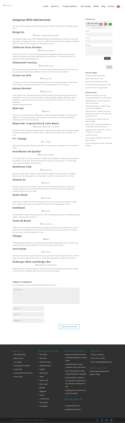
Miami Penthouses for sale (93, 79)
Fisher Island (44, 384)
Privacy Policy (18, 377)
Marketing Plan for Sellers (22, 366)
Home (45, 6)
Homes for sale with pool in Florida (96, 82)
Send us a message (97, 354)
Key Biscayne (44, 402)
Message (88, 45)
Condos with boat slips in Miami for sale (98, 85)
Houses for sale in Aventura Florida (96, 88)
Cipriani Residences (91, 135)
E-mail (87, 38)
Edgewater (43, 391)
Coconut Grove (44, 399)
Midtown (42, 388)
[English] (119, 9)
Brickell (42, 395)
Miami (42, 377)
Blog (103, 6)
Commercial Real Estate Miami (95, 76)
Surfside (42, 369)
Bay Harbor (43, 358)
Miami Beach (44, 373)
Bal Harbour (43, 354)
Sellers (96, 6)
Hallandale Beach (45, 366)
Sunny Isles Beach (45, 362)
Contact (111, 6)
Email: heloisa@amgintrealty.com (101, 362)
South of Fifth (44, 380)
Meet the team (18, 358)
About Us (54, 6)
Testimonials (18, 369)
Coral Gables (44, 406)
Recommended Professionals (23, 373)
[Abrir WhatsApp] (120, 418)
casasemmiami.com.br (72, 406)
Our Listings (86, 6)
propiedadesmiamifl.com (73, 409)
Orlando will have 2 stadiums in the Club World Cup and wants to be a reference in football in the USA (98, 113)
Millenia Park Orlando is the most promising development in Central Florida (76, 357)
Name (87, 31)
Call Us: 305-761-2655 (98, 358)
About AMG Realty (19, 354)
